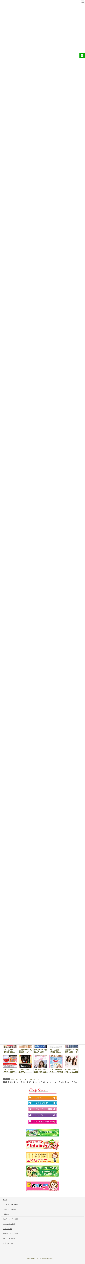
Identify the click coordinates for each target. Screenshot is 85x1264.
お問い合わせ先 (8, 1243)
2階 (44, 1082)
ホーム (5, 1200)
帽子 (30, 1082)
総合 (12, 1079)
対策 (62, 1082)
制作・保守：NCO (52, 1258)
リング (69, 1082)
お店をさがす (7, 1214)
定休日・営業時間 (9, 1238)
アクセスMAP (7, 1229)
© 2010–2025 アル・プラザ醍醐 (36, 1258)
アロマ (18, 1082)
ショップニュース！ (22, 1079)
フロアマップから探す (10, 1219)
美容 (24, 1082)
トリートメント (53, 1082)
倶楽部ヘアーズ (34, 1079)
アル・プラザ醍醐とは (10, 1209)
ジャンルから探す (9, 1224)
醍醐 (11, 1082)
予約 (75, 1082)
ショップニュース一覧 (10, 1204)
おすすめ (37, 1082)
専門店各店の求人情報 (10, 1233)
